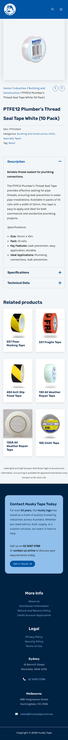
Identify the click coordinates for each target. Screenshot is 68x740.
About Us (34, 601)
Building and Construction (32, 133)
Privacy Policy (34, 636)
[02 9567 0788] (34, 679)
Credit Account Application (34, 615)
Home (7, 88)
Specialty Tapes (12, 138)
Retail (12, 143)
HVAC (52, 133)
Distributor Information (34, 606)
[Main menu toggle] (61, 9)
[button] (52, 10)
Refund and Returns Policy (34, 610)
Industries (19, 88)
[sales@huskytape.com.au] (34, 714)
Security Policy (34, 641)
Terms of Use (34, 646)
